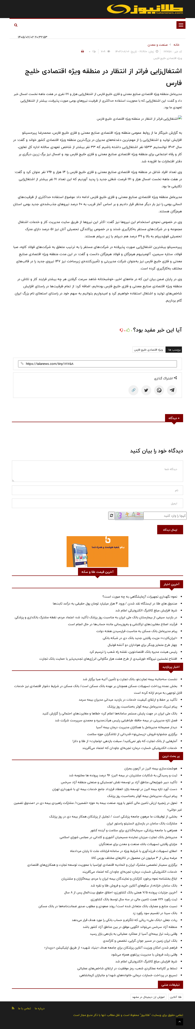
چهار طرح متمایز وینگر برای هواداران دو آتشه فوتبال (142, 645)
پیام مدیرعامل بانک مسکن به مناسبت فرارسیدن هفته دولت (136, 631)
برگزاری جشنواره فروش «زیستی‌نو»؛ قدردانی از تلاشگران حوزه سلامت (132, 734)
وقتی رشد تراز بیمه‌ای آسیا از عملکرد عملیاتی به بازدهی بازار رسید (133, 934)
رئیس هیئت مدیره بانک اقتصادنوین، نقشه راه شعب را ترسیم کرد (133, 652)
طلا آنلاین (175, 996)
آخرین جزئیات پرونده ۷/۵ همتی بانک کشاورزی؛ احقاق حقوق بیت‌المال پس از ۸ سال (120, 892)
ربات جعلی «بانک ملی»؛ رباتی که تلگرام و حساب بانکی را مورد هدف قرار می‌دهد (124, 920)
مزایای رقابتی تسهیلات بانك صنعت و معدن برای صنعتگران (138, 844)
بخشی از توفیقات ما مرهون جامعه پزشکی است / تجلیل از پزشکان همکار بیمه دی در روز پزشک (113, 816)
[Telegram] (172, 390)
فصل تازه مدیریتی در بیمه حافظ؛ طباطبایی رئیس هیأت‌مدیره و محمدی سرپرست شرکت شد (116, 720)
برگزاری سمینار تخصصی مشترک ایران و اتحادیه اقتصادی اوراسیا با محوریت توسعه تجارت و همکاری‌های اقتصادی (102, 865)
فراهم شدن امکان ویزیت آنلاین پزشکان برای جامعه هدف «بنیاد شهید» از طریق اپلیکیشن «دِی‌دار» (110, 947)
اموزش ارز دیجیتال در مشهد (148, 996)
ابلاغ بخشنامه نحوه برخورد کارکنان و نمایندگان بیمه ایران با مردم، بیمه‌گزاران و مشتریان (119, 878)
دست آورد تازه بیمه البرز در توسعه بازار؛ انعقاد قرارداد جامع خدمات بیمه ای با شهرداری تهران (114, 789)
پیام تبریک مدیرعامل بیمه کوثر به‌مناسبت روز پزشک (142, 706)
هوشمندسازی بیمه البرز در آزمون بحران (150, 768)
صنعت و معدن (158, 45)
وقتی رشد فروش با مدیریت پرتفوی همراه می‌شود (144, 954)
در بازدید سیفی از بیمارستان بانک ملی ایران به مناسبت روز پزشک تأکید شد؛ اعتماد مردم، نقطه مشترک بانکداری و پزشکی (96, 617)
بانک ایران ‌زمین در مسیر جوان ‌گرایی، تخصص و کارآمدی (140, 941)
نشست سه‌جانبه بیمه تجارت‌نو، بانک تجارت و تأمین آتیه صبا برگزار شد (130, 679)
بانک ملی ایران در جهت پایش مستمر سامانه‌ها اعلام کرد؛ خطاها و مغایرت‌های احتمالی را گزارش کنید (109, 713)
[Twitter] (146, 390)
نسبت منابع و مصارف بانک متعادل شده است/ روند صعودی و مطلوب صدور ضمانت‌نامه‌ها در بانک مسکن (108, 906)
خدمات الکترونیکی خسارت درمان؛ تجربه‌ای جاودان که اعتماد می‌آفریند (129, 748)
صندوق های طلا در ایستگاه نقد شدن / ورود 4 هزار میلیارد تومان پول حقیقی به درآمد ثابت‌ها (115, 603)
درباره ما (39, 1008)
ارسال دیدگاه (170, 529)
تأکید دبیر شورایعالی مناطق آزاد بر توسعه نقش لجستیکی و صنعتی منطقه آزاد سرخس (119, 782)
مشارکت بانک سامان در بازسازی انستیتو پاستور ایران (142, 823)
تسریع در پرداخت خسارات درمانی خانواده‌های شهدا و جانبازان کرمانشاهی (128, 975)
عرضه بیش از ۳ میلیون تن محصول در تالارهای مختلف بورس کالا (134, 858)
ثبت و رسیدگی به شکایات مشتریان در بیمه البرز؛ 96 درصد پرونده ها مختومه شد (123, 775)
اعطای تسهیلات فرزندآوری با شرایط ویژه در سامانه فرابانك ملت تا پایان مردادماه (123, 851)
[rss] (13, 1008)
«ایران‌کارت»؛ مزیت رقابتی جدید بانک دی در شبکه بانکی (140, 638)
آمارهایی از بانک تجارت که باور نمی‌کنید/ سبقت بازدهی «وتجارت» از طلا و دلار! (125, 741)
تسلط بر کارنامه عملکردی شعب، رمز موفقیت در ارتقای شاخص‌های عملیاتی (127, 968)
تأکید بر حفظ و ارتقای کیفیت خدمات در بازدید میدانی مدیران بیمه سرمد (128, 699)
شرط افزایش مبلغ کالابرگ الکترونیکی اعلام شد (146, 610)
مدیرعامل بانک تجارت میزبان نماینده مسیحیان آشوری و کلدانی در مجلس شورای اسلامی (118, 837)
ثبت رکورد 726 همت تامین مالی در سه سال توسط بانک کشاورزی (134, 899)
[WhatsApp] (159, 390)
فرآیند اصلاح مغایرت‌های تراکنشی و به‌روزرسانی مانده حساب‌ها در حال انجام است (122, 624)
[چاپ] (82, 51)
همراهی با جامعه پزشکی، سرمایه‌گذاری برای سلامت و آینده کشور (133, 830)
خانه (177, 45)
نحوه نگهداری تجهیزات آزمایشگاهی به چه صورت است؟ (139, 596)
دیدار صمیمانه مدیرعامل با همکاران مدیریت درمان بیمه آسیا (136, 727)
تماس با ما (24, 1008)
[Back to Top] (179, 1021)
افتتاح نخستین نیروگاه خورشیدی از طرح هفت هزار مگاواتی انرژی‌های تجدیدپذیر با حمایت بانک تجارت (108, 659)
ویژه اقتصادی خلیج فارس (148, 349)
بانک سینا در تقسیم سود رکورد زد (155, 913)
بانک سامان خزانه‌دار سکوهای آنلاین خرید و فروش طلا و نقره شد (134, 885)
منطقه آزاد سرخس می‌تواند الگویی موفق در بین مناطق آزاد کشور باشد (130, 927)
